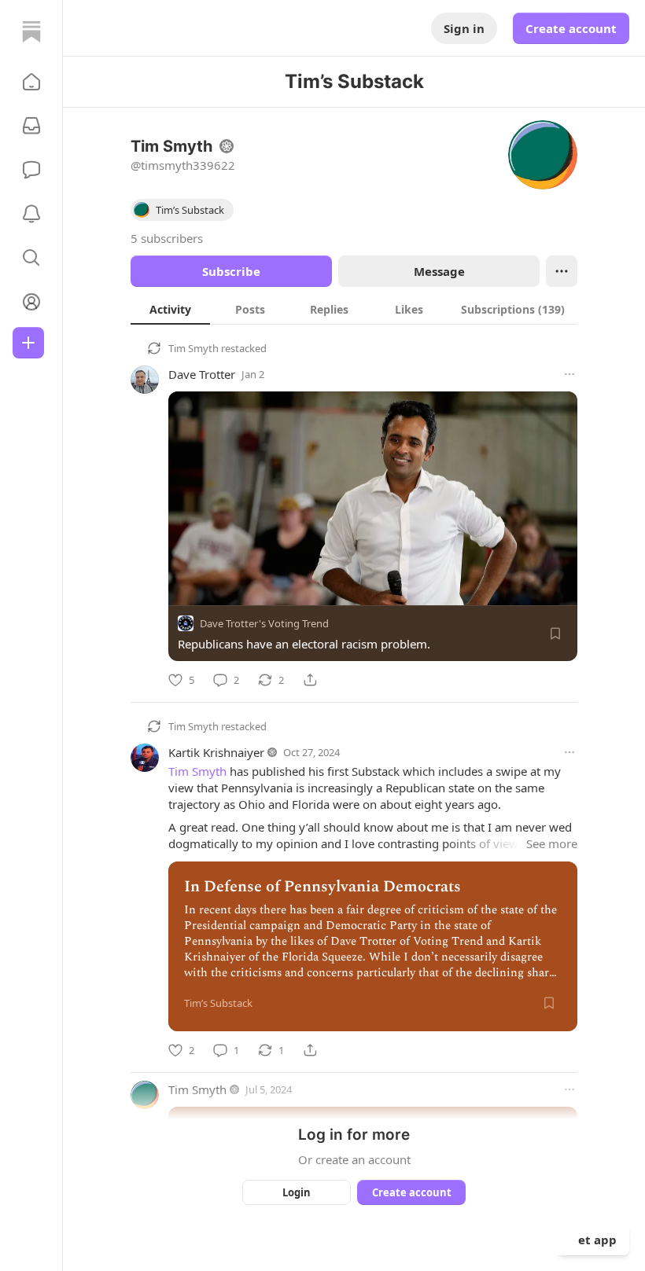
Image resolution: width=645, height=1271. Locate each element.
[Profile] (31, 302)
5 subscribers (167, 238)
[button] (31, 82)
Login (296, 1192)
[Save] (555, 633)
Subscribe (231, 271)
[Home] (31, 31)
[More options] (569, 374)
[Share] (310, 679)
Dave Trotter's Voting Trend (264, 623)
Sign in (464, 28)
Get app (593, 1239)
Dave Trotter (201, 374)
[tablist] (354, 309)
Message (439, 271)
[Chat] (31, 170)
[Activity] (31, 214)
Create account (571, 28)
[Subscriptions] (31, 126)
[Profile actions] (561, 271)
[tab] (170, 309)
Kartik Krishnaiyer (216, 752)
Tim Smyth (193, 348)
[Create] (28, 342)
